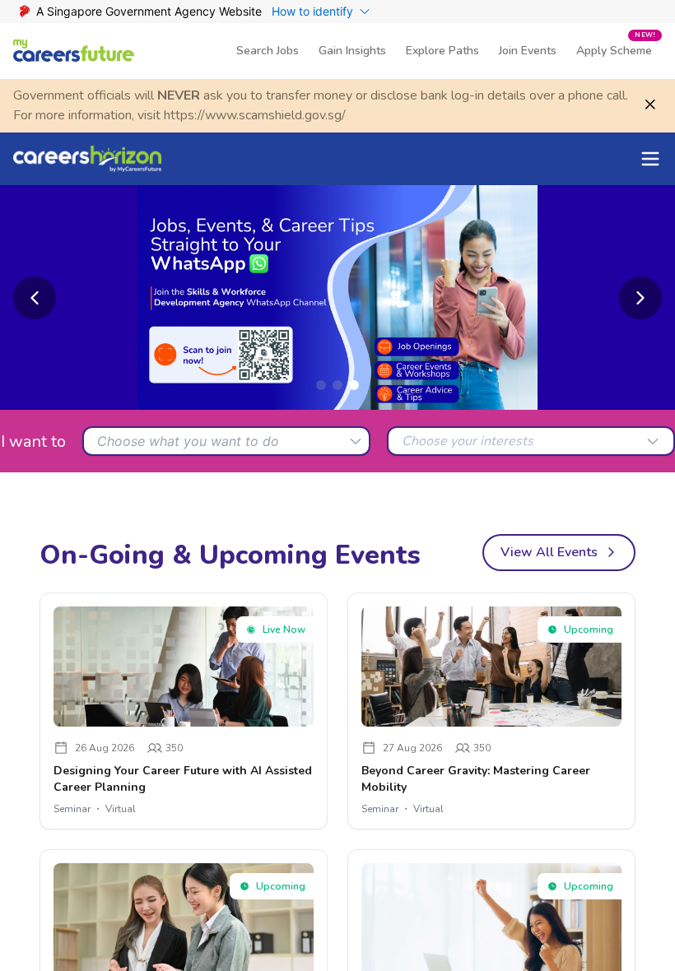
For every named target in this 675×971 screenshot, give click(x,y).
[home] (74, 50)
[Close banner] (650, 104)
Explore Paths (442, 50)
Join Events (527, 50)
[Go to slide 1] (321, 385)
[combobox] (226, 441)
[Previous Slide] (34, 297)
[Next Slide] (640, 297)
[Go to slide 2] (337, 385)
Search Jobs (267, 50)
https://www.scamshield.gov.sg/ (255, 115)
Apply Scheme (615, 44)
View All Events (549, 552)
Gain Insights (352, 50)
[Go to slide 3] (354, 385)
